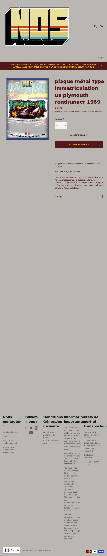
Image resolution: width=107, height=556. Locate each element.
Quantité (59, 119)
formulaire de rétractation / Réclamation (8, 450)
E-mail (5, 436)
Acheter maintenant (79, 144)
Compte (100, 57)
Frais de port (73, 112)
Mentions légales (10, 432)
